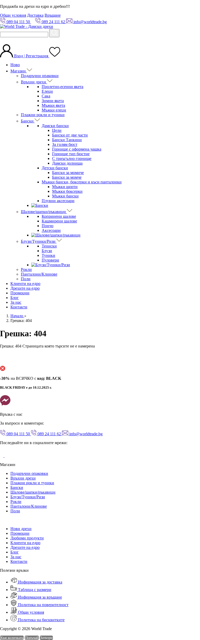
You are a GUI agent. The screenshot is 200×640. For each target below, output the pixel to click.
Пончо (47, 225)
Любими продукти (27, 538)
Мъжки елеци (54, 110)
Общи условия (13, 15)
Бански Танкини (67, 140)
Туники (48, 255)
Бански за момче (67, 177)
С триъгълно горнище (71, 158)
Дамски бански (55, 125)
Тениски (49, 246)
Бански (28, 121)
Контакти (18, 307)
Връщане (53, 15)
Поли (25, 279)
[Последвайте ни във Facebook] (2, 455)
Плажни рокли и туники (43, 115)
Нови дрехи (21, 528)
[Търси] (54, 33)
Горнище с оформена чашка (76, 149)
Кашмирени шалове (59, 221)
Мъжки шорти (65, 186)
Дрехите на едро (25, 288)
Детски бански (55, 168)
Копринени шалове (59, 216)
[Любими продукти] (54, 56)
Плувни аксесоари (58, 200)
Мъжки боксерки (67, 191)
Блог (14, 297)
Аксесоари (51, 230)
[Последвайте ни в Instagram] (8, 455)
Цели (56, 130)
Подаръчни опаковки (40, 75)
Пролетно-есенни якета (62, 86)
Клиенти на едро (25, 283)
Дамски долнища (67, 163)
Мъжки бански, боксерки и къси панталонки (82, 182)
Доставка (35, 15)
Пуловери (50, 260)
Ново (15, 65)
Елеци (47, 91)
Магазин (18, 71)
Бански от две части (70, 135)
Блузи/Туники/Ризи (39, 241)
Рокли (26, 269)
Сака (46, 96)
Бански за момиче (68, 172)
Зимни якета (53, 100)
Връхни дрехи (34, 82)
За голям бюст (64, 144)
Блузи (47, 250)
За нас (15, 302)
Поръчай (32, 638)
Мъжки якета (53, 105)
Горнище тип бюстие (71, 154)
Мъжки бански (65, 196)
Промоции (19, 293)
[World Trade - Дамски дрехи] (26, 26)
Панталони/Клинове (39, 274)
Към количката (11, 638)
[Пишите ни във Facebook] (5, 405)
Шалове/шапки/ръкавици (44, 211)
